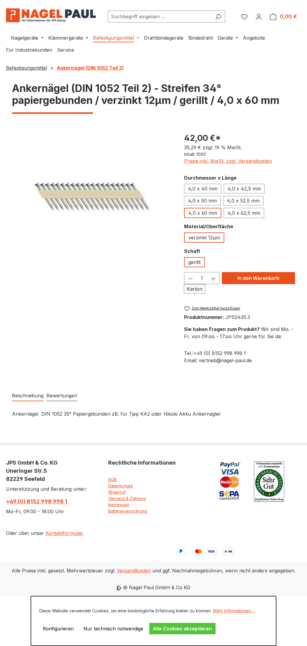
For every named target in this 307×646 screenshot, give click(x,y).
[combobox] (159, 17)
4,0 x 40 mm (202, 189)
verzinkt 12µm (204, 238)
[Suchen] (218, 17)
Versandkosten (134, 571)
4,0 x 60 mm (202, 213)
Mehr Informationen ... (234, 610)
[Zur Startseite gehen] (51, 15)
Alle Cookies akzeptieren (182, 629)
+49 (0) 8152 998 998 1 (36, 501)
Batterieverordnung (127, 511)
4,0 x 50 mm (202, 201)
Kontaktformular (64, 533)
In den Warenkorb (258, 278)
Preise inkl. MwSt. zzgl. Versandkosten (228, 161)
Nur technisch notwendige (113, 629)
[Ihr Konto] (259, 17)
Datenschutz (120, 485)
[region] (92, 196)
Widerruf (117, 492)
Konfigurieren (58, 629)
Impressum (118, 504)
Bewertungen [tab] (61, 396)
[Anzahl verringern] (190, 278)
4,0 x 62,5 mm (244, 213)
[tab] (27, 395)
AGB (112, 479)
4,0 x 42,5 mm (244, 189)
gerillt (194, 262)
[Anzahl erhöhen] (213, 278)
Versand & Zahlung (127, 498)
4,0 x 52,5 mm (243, 201)
